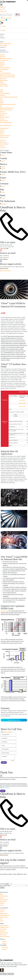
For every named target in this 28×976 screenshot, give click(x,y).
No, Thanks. (4, 974)
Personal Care (3, 78)
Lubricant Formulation (5, 73)
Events (1, 920)
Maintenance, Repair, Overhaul (7, 74)
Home (1, 894)
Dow (1, 98)
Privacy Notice (6, 787)
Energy (1, 65)
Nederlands (4, 203)
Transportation (3, 84)
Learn (1, 9)
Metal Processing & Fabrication (7, 76)
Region (1, 885)
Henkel (1, 102)
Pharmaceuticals (4, 80)
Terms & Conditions (5, 936)
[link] (3, 941)
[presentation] (4, 947)
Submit (2, 887)
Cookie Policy (3, 929)
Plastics (2, 82)
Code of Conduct (4, 925)
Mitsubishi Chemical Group (6, 108)
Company (2, 11)
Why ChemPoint (4, 899)
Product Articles (4, 896)
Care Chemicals (3, 60)
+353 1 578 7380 (7, 18)
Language (2, 883)
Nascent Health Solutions (6, 109)
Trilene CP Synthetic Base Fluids (13, 365)
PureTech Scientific (4, 117)
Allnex (1, 89)
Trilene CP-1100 (22, 403)
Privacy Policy (3, 934)
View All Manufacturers (5, 125)
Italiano (3, 192)
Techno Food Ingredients (6, 122)
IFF (1, 106)
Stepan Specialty (4, 120)
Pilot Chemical (3, 113)
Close (3, 790)
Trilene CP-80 (22, 400)
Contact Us (2, 909)
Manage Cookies (4, 932)
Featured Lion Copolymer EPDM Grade (12, 607)
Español (3, 168)
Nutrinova (2, 111)
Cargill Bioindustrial (5, 93)
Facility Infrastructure (5, 67)
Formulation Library (5, 915)
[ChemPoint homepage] (1, 2)
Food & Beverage (4, 69)
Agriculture (2, 56)
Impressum (2, 930)
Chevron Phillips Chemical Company (9, 97)
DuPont (2, 100)
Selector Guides (3, 917)
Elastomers (2, 64)
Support (2, 911)
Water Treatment (4, 85)
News (1, 918)
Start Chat (10, 974)
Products (2, 7)
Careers (2, 905)
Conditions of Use (4, 927)
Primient (2, 115)
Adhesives (2, 54)
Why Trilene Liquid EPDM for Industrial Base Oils (14, 558)
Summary (5, 708)
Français (3, 180)
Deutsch (3, 186)
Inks (1, 71)
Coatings (2, 62)
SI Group (2, 118)
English (3, 155)
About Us (2, 903)
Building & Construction (6, 58)
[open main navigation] (1, 5)
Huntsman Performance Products (8, 104)
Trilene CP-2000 (22, 406)
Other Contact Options (5, 270)
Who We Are (3, 901)
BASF (1, 91)
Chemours (2, 95)
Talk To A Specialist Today (14, 720)
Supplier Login (3, 913)
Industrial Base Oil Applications (9, 452)
